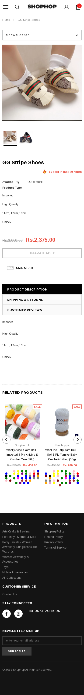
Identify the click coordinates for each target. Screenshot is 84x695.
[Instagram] (18, 614)
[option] (42, 83)
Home (6, 19)
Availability (10, 182)
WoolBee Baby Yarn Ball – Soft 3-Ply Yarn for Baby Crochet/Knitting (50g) (61, 454)
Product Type (12, 187)
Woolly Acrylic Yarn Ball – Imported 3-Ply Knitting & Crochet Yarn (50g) (22, 454)
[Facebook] (6, 614)
